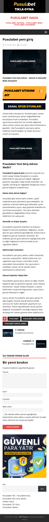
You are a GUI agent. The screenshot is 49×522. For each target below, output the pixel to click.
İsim (4, 391)
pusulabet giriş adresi (33, 319)
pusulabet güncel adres (15, 323)
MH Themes (23, 517)
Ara (4, 484)
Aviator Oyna (8, 501)
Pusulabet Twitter (10, 507)
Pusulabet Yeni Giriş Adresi (14, 498)
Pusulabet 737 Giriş (11, 504)
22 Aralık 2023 (10, 45)
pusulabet (23, 45)
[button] (45, 32)
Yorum (5, 372)
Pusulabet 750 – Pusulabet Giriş (16, 495)
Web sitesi (7, 406)
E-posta (6, 399)
